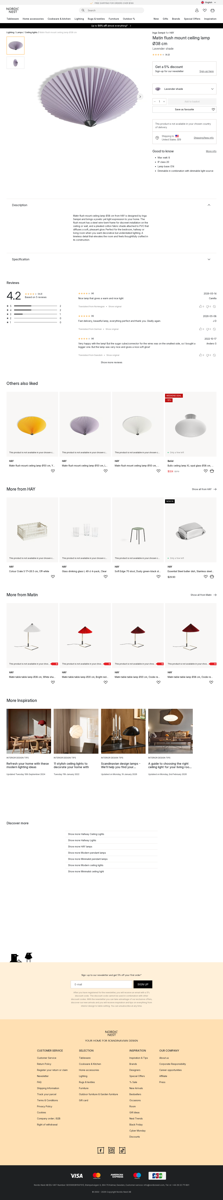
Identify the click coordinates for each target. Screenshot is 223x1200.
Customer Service (46, 1057)
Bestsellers (135, 1094)
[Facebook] (100, 1150)
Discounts (134, 1136)
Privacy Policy (44, 1106)
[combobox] (208, 2)
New (156, 18)
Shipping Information (48, 1088)
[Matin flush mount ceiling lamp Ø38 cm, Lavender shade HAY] (87, 96)
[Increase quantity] (164, 101)
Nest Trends (136, 1118)
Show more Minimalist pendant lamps (88, 859)
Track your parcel (46, 1094)
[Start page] (13, 10)
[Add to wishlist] (53, 471)
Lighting (79, 18)
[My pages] (197, 10)
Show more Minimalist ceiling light (86, 871)
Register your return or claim (52, 1070)
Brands (176, 18)
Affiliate (163, 1076)
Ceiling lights (31, 32)
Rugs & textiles (96, 18)
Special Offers (192, 18)
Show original (115, 306)
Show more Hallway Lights (82, 840)
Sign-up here (206, 71)
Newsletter (43, 1076)
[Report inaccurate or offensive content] (214, 306)
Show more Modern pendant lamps (87, 852)
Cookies (41, 1112)
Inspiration (210, 18)
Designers (134, 1070)
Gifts (165, 18)
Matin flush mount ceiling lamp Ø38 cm (58, 32)
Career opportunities (170, 1070)
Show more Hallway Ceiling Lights (86, 834)
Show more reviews (111, 362)
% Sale (133, 1082)
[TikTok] (122, 1150)
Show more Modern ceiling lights (85, 865)
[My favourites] (205, 10)
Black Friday (136, 1124)
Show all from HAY (202, 489)
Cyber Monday (137, 1130)
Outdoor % (129, 18)
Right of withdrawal (47, 1124)
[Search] (83, 10)
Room (132, 1106)
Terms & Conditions (47, 1100)
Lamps (19, 32)
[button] (161, 54)
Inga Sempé (158, 32)
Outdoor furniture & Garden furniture (98, 1094)
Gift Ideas (134, 1112)
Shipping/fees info (204, 137)
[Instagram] (111, 1150)
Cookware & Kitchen (90, 1064)
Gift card (83, 1100)
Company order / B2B (48, 1118)
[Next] (140, 96)
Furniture (114, 18)
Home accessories (33, 18)
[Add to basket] (212, 471)
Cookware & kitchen (59, 18)
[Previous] (35, 96)
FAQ (39, 1082)
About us (164, 1057)
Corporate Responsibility (172, 1064)
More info (211, 151)
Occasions (135, 1100)
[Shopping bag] (212, 10)
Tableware (13, 18)
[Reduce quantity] (154, 101)
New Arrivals (136, 1088)
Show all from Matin (201, 594)
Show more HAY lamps (80, 846)
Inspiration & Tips (138, 1057)
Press (162, 1082)
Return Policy (44, 1064)
